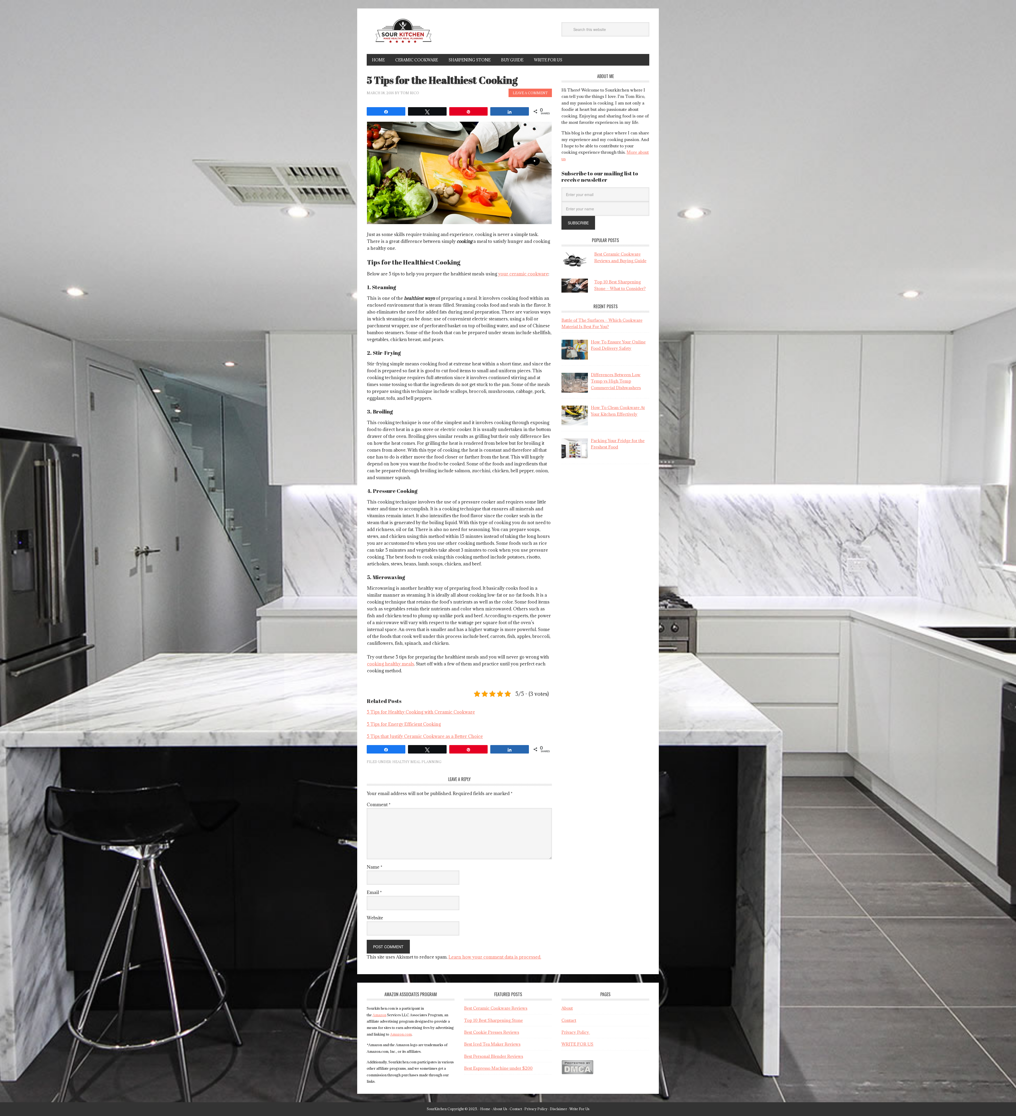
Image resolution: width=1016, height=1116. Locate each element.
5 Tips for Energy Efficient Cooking (404, 724)
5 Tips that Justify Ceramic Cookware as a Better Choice (425, 736)
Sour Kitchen (402, 34)
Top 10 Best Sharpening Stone (493, 1020)
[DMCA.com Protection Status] (577, 1073)
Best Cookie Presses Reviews (491, 1032)
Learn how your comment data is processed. (494, 957)
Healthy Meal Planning (417, 762)
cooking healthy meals (390, 664)
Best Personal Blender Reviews (493, 1056)
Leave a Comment (530, 93)
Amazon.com (401, 1034)
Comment (379, 804)
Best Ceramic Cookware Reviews (495, 1008)
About (567, 1008)
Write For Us (579, 1109)
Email (374, 892)
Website (375, 918)
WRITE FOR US (577, 1044)
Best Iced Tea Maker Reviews (492, 1044)
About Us (500, 1109)
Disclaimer (558, 1109)
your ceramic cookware (523, 274)
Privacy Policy (575, 1032)
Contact (568, 1020)
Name (374, 867)
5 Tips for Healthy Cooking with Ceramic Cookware (421, 712)
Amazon (379, 1015)
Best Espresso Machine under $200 (498, 1068)
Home (485, 1109)
